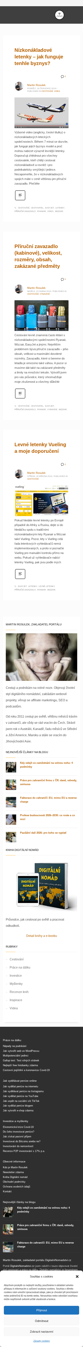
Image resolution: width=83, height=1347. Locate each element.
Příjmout (41, 1310)
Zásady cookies (41, 1341)
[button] (77, 1276)
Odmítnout (41, 1321)
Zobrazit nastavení (41, 1331)
